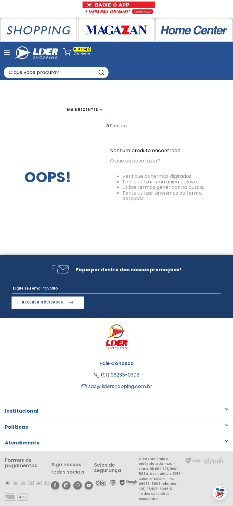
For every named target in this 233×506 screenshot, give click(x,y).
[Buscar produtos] (100, 72)
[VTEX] (193, 461)
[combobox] (56, 72)
